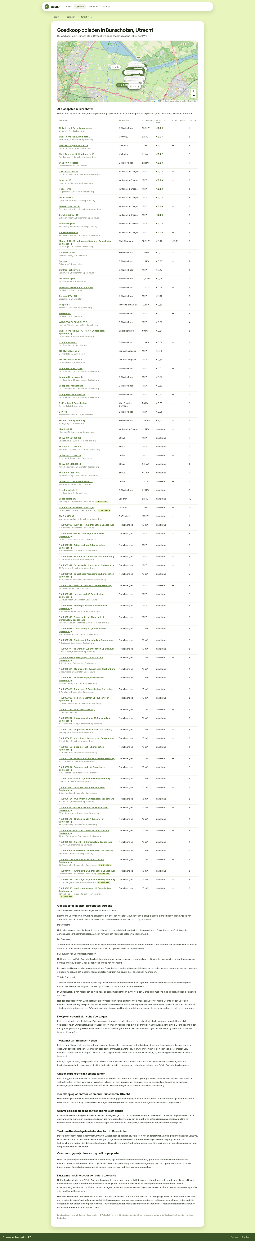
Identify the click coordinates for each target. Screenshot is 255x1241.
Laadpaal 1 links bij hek (70, 368)
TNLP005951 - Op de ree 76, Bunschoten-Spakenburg (86, 565)
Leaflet (156, 101)
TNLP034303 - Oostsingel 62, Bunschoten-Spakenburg (87, 879)
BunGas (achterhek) (70, 269)
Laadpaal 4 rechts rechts (72, 394)
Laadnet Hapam (67, 498)
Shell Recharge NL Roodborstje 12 (76, 154)
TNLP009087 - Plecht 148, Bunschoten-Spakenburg (85, 841)
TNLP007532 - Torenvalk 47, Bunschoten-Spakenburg (87, 758)
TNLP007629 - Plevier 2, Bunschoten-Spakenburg (84, 778)
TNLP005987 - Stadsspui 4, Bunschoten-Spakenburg (86, 640)
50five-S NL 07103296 (70, 446)
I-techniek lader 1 (68, 342)
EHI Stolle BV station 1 (70, 351)
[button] (122, 85)
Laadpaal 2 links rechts (71, 377)
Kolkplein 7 (64, 304)
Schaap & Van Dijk (68, 296)
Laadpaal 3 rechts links (71, 385)
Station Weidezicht (69, 162)
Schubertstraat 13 (68, 215)
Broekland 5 (65, 313)
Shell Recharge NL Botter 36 (73, 145)
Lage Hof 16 (65, 180)
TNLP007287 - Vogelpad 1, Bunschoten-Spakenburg (85, 729)
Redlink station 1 (67, 252)
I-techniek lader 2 (68, 490)
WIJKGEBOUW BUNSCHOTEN (73, 322)
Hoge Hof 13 (65, 188)
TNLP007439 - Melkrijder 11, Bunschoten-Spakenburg (86, 738)
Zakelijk (106, 6)
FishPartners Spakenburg (72, 420)
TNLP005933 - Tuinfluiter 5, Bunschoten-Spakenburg (86, 556)
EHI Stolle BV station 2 (70, 359)
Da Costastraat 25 (68, 171)
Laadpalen (93, 6)
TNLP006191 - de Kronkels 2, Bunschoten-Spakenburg (87, 648)
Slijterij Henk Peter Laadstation (75, 128)
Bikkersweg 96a (67, 223)
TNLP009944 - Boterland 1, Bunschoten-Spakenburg (86, 850)
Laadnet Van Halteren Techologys (76, 507)
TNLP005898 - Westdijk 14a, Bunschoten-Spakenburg (86, 524)
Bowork (63, 411)
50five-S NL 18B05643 (70, 464)
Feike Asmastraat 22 (69, 206)
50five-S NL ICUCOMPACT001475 (76, 481)
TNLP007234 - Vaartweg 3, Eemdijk (77, 709)
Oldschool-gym (67, 278)
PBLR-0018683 (66, 516)
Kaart (69, 6)
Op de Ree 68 (66, 197)
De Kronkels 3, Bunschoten (73, 403)
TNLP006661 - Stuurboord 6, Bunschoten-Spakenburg (87, 669)
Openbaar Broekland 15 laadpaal (76, 287)
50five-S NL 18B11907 (69, 472)
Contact (246, 1237)
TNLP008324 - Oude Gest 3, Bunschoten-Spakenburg (86, 798)
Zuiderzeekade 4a (68, 232)
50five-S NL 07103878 (70, 455)
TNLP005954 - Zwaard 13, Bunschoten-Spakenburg (85, 585)
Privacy (234, 1237)
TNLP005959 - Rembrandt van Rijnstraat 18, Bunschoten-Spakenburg (81, 618)
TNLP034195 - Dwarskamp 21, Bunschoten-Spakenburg (87, 870)
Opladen (79, 6)
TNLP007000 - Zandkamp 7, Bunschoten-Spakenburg (86, 689)
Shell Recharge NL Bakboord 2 (74, 136)
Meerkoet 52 (65, 429)
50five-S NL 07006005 (70, 437)
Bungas (63, 261)
